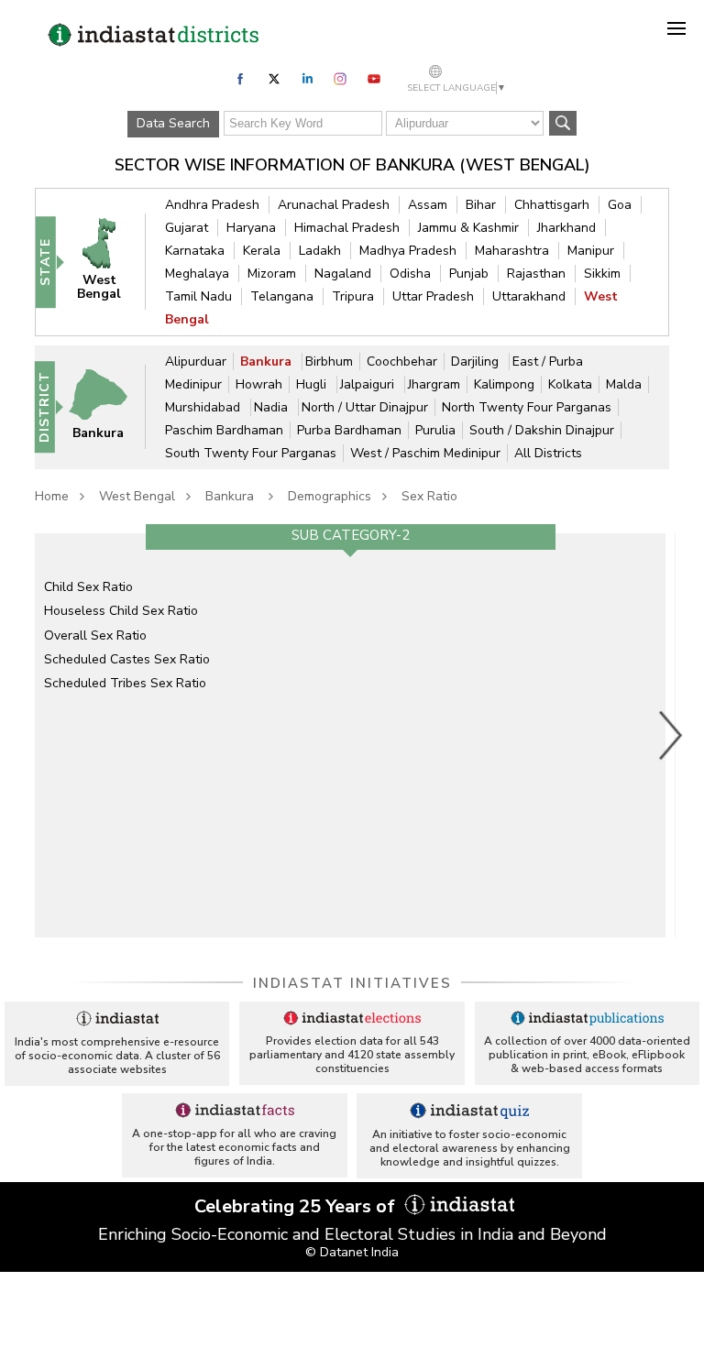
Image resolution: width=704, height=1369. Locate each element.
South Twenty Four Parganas (250, 453)
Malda (624, 384)
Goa (620, 205)
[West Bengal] (107, 260)
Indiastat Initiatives (352, 983)
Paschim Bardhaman (224, 430)
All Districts (548, 453)
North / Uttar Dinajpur (365, 407)
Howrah (259, 384)
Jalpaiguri (369, 384)
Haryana (251, 227)
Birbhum (329, 361)
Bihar (481, 205)
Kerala (261, 250)
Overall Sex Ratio (95, 635)
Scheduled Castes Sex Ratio (127, 659)
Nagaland (342, 273)
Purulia (435, 430)
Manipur (590, 250)
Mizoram (272, 273)
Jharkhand (566, 227)
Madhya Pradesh (407, 250)
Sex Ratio (429, 496)
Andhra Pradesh (212, 205)
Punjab (469, 273)
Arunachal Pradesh (334, 205)
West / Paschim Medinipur (425, 453)
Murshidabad (204, 407)
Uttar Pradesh (433, 296)
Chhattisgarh (551, 205)
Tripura (353, 296)
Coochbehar (402, 361)
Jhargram (434, 384)
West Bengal (137, 496)
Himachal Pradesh (347, 227)
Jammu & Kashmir (468, 227)
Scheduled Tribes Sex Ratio (125, 683)
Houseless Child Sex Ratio (121, 610)
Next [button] (671, 734)
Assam (427, 205)
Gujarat (186, 227)
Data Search (173, 123)
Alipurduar (195, 361)
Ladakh (320, 250)
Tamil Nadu (198, 296)
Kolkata (570, 384)
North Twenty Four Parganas (526, 407)
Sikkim (602, 273)
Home (52, 496)
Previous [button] (25, 734)
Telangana (282, 296)
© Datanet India (352, 1252)
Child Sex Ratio (88, 587)
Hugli (313, 384)
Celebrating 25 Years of (297, 1206)
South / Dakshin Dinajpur (541, 430)
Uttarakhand (529, 296)
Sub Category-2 (351, 535)
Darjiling (476, 361)
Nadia (273, 407)
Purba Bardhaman (349, 430)
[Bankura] (106, 406)
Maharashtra (512, 250)
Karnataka (195, 250)
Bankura (267, 361)
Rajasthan (536, 273)
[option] (350, 734)
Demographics (329, 496)
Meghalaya (197, 273)
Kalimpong (504, 384)
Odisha (410, 273)
